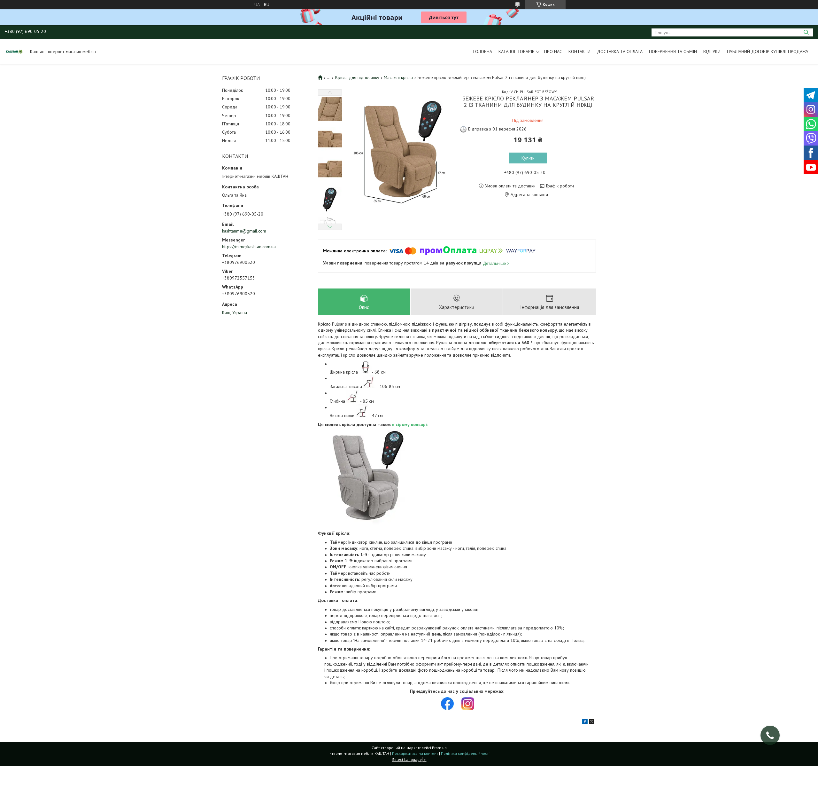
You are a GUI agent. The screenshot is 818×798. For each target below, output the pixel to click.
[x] (591, 722)
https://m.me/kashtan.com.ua (249, 246)
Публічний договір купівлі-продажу (767, 51)
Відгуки (712, 51)
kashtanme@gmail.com (244, 231)
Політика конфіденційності (465, 753)
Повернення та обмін (673, 51)
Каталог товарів (516, 51)
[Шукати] (806, 32)
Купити (528, 158)
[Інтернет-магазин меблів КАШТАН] (14, 51)
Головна (482, 51)
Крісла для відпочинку (357, 77)
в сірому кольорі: (410, 424)
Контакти (579, 51)
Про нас (553, 51)
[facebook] (585, 722)
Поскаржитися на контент (415, 753)
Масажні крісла (398, 77)
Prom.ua (439, 747)
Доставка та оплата (620, 51)
